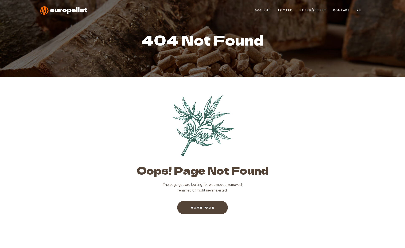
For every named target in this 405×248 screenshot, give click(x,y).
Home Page (202, 207)
